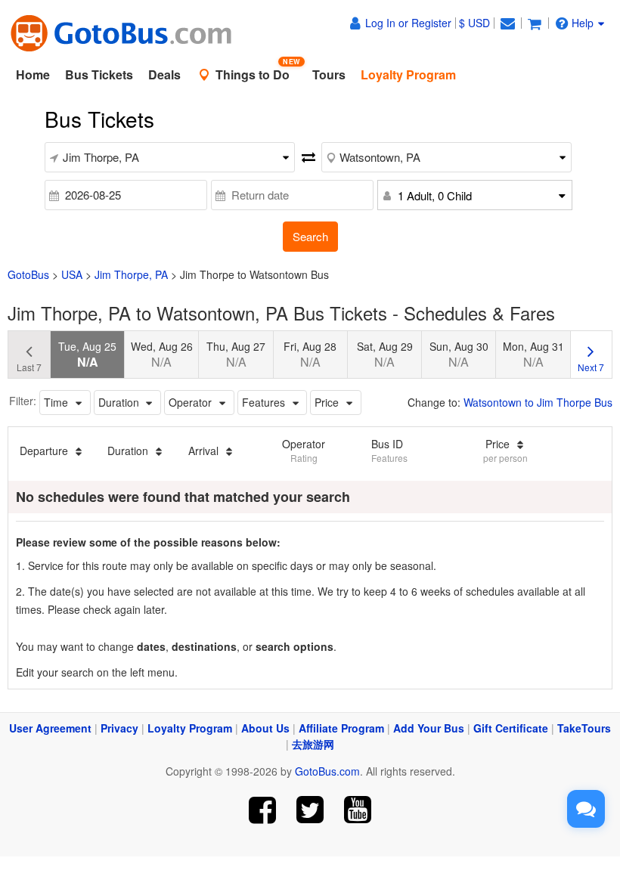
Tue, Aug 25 (87, 354)
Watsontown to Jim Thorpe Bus (537, 402)
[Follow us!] (310, 810)
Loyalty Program (189, 728)
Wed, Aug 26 (162, 354)
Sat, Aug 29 (385, 354)
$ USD (474, 22)
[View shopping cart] (534, 22)
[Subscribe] (357, 810)
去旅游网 (313, 743)
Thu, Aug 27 (235, 354)
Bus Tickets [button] (99, 74)
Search (310, 236)
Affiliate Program (341, 728)
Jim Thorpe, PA (131, 274)
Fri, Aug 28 (310, 354)
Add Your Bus (428, 728)
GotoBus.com (327, 771)
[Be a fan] (262, 810)
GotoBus (28, 274)
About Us (265, 728)
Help (583, 22)
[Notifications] (507, 22)
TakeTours (584, 728)
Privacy (119, 728)
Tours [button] (329, 74)
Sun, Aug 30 (458, 354)
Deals (164, 74)
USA (71, 274)
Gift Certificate (510, 728)
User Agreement (50, 728)
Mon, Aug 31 (533, 354)
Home (33, 74)
